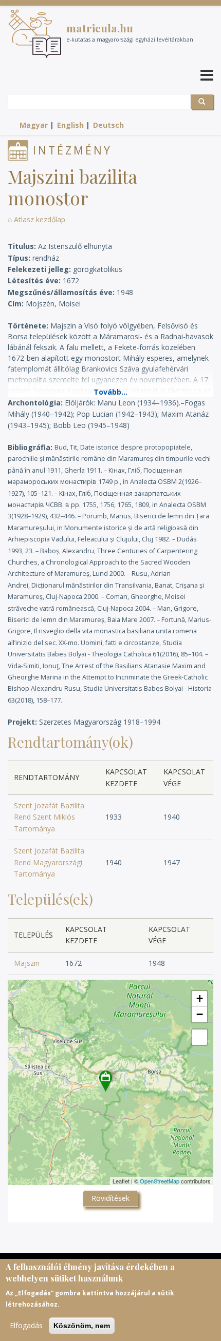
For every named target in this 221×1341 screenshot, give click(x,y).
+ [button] (199, 998)
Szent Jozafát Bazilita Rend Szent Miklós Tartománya (49, 817)
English (70, 125)
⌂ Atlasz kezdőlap (36, 219)
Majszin (27, 963)
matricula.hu (99, 27)
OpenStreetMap (159, 1181)
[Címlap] (35, 34)
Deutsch (108, 125)
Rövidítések (110, 1198)
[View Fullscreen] (199, 1037)
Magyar (34, 125)
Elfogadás (26, 1325)
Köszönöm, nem (81, 1325)
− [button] (199, 1014)
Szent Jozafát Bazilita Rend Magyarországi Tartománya (49, 862)
